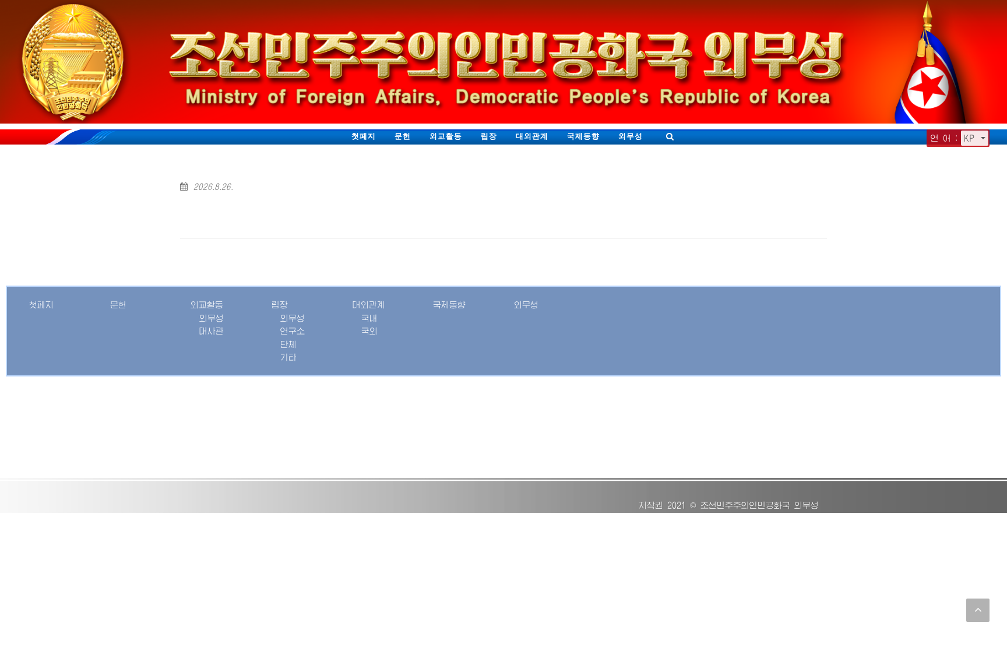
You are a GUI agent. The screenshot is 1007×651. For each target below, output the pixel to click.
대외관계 (532, 136)
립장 (489, 136)
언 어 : (944, 138)
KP (971, 138)
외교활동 (445, 136)
